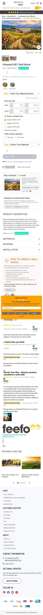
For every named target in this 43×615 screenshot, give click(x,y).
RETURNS (7, 518)
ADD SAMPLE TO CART (30, 187)
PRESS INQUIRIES (9, 528)
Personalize (20, 137)
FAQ (5, 521)
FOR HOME (7, 501)
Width (6, 105)
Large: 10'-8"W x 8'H (13, 127)
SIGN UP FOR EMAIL (12, 581)
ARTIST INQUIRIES (9, 525)
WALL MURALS (8, 494)
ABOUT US (7, 539)
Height (6, 111)
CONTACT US (10, 290)
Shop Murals (11, 16)
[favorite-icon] (37, 3)
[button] (14, 483)
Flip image (10, 137)
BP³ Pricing (15, 76)
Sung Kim (11, 233)
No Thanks (21, 316)
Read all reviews (8, 436)
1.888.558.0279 (9, 564)
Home (8, 313)
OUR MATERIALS (9, 545)
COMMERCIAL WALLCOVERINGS (14, 498)
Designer (34, 313)
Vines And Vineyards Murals (11, 18)
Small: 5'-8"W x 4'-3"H (13, 120)
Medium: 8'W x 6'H (13, 123)
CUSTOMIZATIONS (10, 548)
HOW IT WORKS (9, 542)
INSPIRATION (8, 504)
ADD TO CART (10, 156)
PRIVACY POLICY (9, 531)
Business (21, 313)
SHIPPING (7, 515)
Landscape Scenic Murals (26, 16)
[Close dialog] (41, 297)
